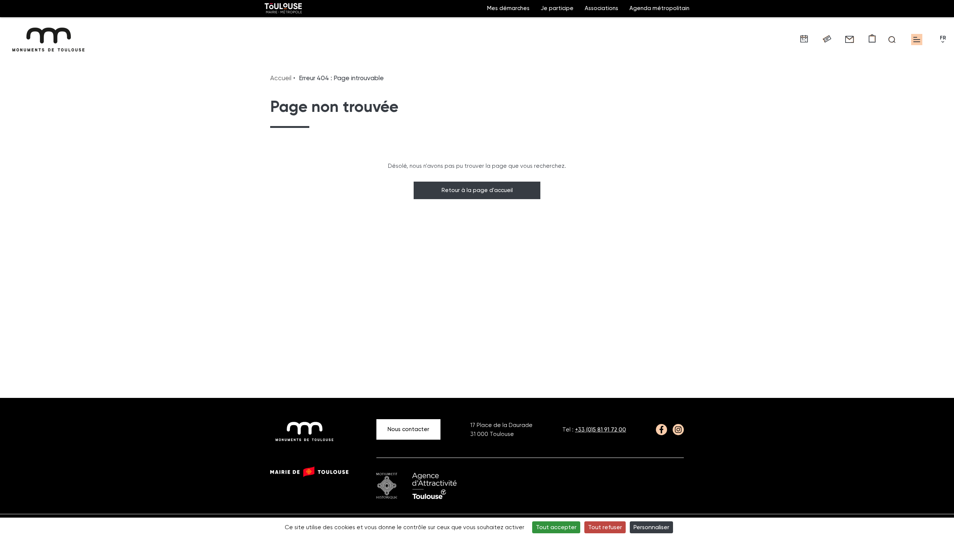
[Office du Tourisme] (434, 486)
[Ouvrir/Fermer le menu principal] (916, 39)
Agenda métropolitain (659, 8)
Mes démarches (508, 8)
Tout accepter (556, 527)
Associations (601, 8)
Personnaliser (651, 527)
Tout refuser (605, 527)
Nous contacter (408, 429)
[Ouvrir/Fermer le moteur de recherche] (891, 39)
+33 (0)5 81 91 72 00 (600, 429)
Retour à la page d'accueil (477, 190)
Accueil (280, 78)
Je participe (557, 8)
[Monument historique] (386, 486)
